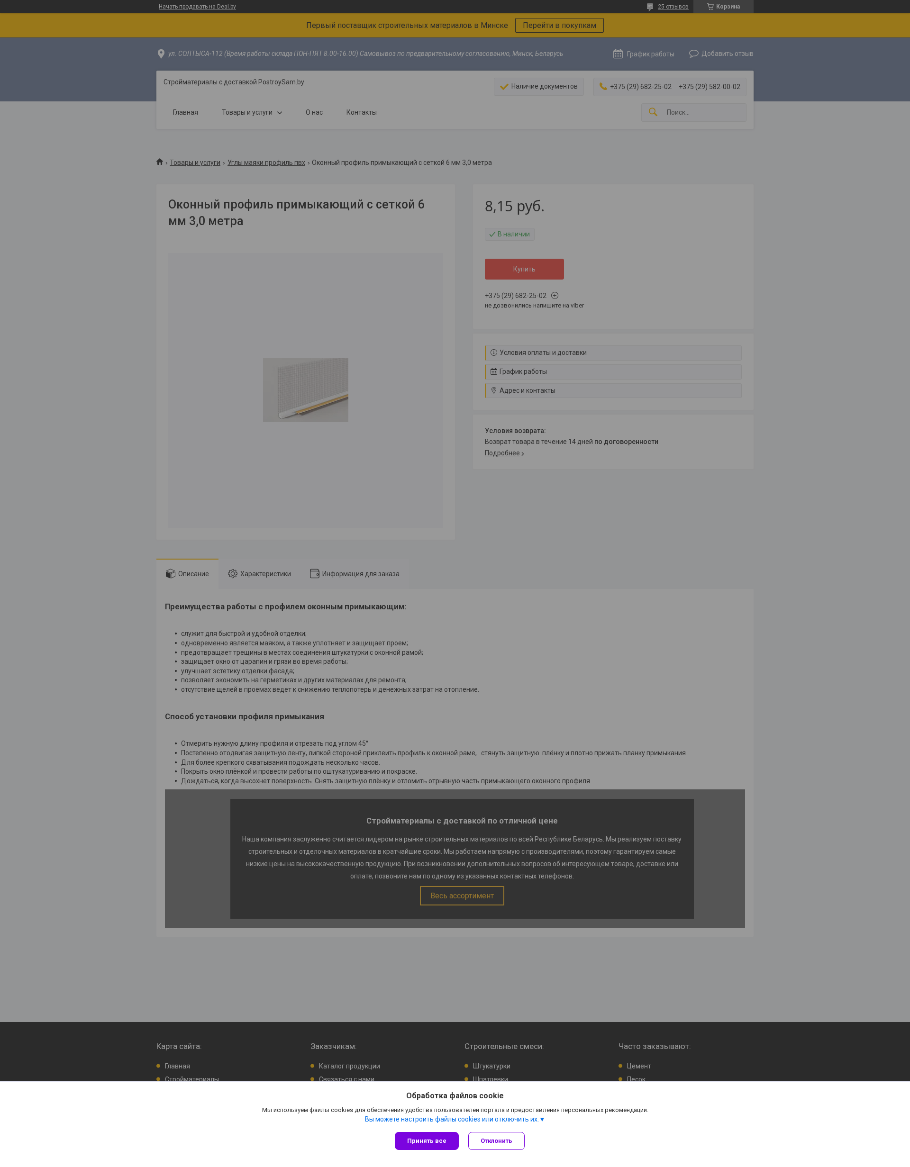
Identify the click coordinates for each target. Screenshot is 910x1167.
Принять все (426, 1140)
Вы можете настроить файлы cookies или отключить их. (452, 1119)
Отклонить (496, 1140)
